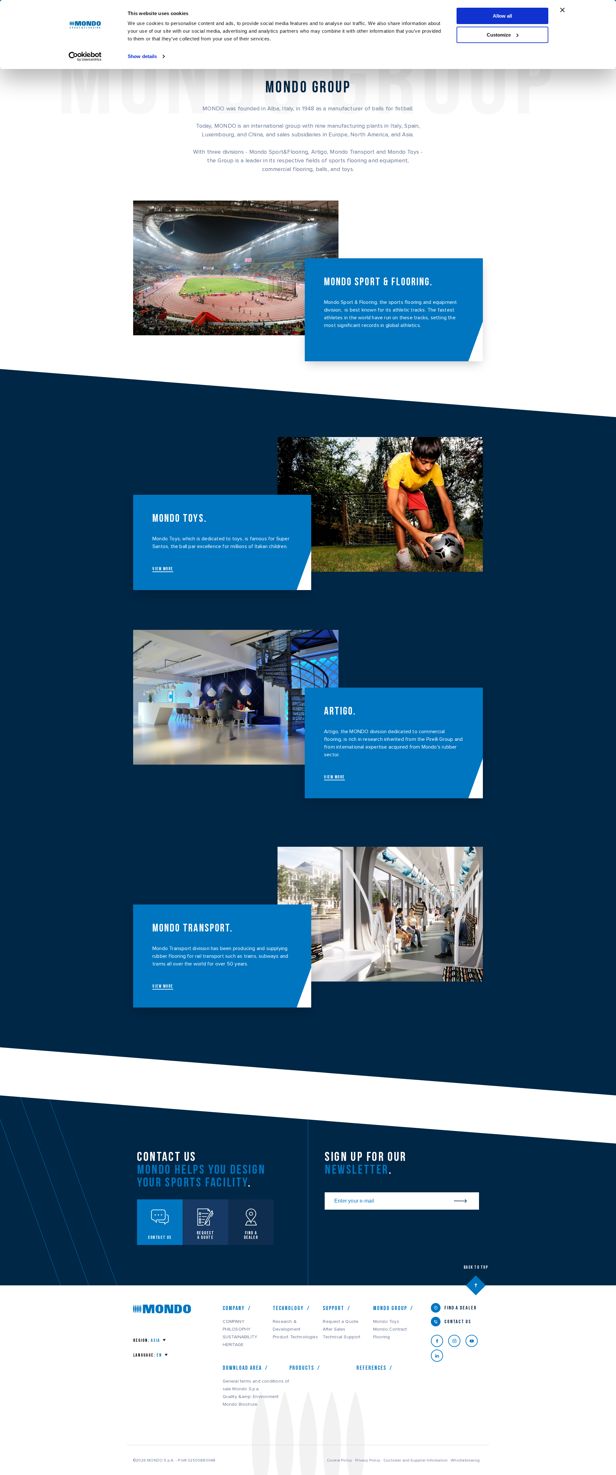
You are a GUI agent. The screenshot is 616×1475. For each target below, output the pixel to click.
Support (333, 1308)
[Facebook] (439, 1341)
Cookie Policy (339, 1460)
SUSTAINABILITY (240, 1337)
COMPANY (233, 1321)
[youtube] (474, 1341)
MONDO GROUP (390, 1308)
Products (301, 1368)
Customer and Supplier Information (415, 1460)
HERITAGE (233, 1344)
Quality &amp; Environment (251, 1396)
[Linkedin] (439, 1356)
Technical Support (341, 1337)
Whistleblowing (465, 1460)
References (371, 1368)
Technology (288, 1308)
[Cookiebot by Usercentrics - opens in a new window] (85, 56)
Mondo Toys (386, 1321)
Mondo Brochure (240, 1404)
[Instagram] (457, 1341)
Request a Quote (340, 1321)
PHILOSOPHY (237, 1329)
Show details (142, 56)
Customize (499, 35)
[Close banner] (562, 10)
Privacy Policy (367, 1460)
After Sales (334, 1329)
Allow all (502, 16)
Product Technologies (295, 1337)
